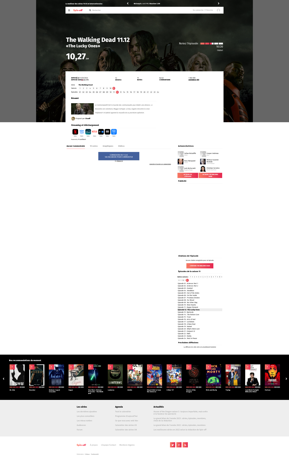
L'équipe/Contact (108, 445)
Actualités (159, 407)
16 (131, 92)
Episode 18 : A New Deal (186, 324)
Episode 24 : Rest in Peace (187, 338)
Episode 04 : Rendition (186, 291)
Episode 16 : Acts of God (186, 319)
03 (87, 92)
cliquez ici (120, 161)
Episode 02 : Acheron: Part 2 (188, 286)
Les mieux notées (84, 420)
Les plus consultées (85, 416)
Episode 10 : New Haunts (187, 305)
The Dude (174, 4)
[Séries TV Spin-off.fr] (78, 10)
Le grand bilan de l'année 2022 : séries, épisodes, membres (179, 425)
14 (124, 92)
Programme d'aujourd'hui (126, 416)
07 (100, 92)
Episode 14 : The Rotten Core (188, 315)
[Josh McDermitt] (181, 167)
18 (138, 92)
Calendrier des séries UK (126, 430)
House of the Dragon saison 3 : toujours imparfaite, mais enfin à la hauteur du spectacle (181, 412)
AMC (87, 80)
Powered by (74, 139)
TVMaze (87, 454)
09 (107, 92)
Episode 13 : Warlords (185, 312)
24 (158, 92)
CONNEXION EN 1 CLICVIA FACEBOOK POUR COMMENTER (119, 156)
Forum (79, 430)
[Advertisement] (190, 110)
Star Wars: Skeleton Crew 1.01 (198, 4)
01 (80, 92)
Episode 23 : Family (184, 336)
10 (110, 88)
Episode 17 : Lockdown (186, 322)
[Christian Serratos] (203, 167)
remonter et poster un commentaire (160, 164)
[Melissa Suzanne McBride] (203, 159)
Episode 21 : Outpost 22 (186, 331)
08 (104, 92)
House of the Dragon (191, 391)
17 (134, 92)
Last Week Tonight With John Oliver (252, 391)
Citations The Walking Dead (200, 266)
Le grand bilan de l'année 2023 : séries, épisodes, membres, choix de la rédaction (180, 419)
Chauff (87, 118)
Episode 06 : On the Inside (187, 295)
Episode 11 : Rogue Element (188, 307)
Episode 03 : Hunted (185, 288)
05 (93, 92)
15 (127, 92)
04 (90, 92)
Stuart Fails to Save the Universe (154, 391)
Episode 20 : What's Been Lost (189, 329)
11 (114, 92)
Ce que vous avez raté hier (126, 420)
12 (117, 92)
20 (144, 92)
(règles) (220, 50)
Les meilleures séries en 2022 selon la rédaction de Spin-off (180, 430)
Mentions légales (127, 445)
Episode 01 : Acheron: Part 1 (188, 283)
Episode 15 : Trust (184, 317)
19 (141, 92)
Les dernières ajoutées (87, 411)
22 (151, 92)
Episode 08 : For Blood (186, 300)
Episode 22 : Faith (184, 334)
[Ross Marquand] (180, 159)
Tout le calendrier (123, 411)
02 (83, 92)
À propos (94, 445)
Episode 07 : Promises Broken (189, 298)
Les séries (82, 407)
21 (148, 92)
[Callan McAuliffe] (181, 152)
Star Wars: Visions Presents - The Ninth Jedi (95, 391)
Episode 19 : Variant (185, 326)
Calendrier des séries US (126, 425)
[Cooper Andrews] (203, 152)
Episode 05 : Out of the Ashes (188, 293)
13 (120, 92)
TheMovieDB (95, 454)
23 (154, 92)
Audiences (81, 425)
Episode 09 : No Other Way (187, 302)
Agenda (119, 407)
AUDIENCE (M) (194, 80)
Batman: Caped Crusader (54, 391)
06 (97, 92)
